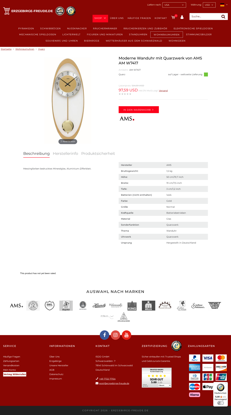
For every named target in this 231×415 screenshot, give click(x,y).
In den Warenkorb (137, 109)
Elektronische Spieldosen (193, 28)
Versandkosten (11, 365)
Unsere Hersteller (58, 365)
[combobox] (174, 5)
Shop (98, 18)
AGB (51, 369)
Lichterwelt (71, 34)
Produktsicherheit (98, 153)
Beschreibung (36, 153)
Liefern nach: (154, 4)
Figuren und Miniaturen (105, 34)
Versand (163, 90)
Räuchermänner (105, 28)
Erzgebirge (55, 361)
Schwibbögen (50, 28)
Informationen (62, 346)
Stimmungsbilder (199, 34)
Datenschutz (56, 374)
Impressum (55, 378)
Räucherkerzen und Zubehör (145, 28)
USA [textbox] (167, 4)
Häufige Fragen (139, 18)
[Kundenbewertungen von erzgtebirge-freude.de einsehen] (157, 379)
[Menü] (226, 384)
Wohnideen (177, 40)
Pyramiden (26, 28)
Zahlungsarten (11, 361)
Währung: (196, 4)
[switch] (220, 403)
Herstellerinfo (65, 153)
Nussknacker (77, 28)
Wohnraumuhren (166, 34)
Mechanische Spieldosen (37, 34)
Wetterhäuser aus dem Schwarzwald (134, 40)
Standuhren (138, 34)
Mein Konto (9, 369)
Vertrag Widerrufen (14, 374)
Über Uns (117, 18)
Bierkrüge (91, 40)
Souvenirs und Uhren (62, 40)
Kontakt (161, 18)
